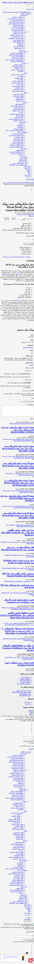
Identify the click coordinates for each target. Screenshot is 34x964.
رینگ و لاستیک (23, 160)
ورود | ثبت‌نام (30, 9)
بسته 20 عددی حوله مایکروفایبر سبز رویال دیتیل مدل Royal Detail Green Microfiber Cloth (18, 465)
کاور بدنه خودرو (19, 137)
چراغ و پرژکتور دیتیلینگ (17, 35)
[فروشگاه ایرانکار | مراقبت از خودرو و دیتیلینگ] (17, 12)
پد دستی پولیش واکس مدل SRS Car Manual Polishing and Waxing (18, 574)
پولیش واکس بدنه (19, 140)
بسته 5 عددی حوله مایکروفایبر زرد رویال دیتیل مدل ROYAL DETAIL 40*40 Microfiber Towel (19, 482)
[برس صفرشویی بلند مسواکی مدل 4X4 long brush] (19, 581)
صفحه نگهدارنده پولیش (17, 61)
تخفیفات (28, 170)
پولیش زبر (21, 76)
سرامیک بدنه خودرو (18, 17)
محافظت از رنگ (22, 132)
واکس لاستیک (20, 99)
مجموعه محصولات (22, 182)
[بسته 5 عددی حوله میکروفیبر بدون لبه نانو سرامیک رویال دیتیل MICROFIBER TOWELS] (21, 423)
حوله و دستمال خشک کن (16, 114)
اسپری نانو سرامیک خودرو (16, 23)
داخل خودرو (23, 148)
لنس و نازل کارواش (18, 110)
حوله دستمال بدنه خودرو (17, 147)
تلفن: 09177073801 (25, 694)
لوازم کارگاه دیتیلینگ (18, 36)
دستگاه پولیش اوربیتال (17, 53)
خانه (33, 182)
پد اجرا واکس (20, 101)
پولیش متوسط (19, 78)
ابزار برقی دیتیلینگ (18, 33)
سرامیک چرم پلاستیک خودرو (15, 18)
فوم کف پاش (20, 115)
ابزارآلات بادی (23, 122)
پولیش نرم (21, 79)
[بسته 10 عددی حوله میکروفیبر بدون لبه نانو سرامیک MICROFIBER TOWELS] (17, 492)
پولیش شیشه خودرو (18, 91)
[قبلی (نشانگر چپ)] (33, 963)
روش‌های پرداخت (25, 682)
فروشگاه (29, 182)
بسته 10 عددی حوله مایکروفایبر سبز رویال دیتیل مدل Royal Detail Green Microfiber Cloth (18, 515)
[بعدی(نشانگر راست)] (31, 963)
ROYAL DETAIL (28, 347)
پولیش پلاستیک (19, 87)
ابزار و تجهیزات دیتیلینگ (20, 31)
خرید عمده (27, 168)
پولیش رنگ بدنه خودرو (17, 74)
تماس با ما (27, 175)
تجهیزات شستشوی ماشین (16, 119)
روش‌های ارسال (26, 677)
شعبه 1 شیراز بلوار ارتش (23, 690)
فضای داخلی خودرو (11, 182)
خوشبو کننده (20, 150)
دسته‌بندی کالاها (26, 13)
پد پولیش (24, 63)
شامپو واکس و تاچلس (17, 143)
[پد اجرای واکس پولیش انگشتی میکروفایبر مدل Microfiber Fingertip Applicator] (17, 526)
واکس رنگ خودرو (19, 94)
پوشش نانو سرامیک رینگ (16, 22)
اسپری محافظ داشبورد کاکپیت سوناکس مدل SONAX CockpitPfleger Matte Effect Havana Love (17, 615)
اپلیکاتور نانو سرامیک (18, 30)
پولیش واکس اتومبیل (18, 82)
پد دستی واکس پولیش (17, 69)
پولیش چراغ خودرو (18, 89)
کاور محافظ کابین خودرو (16, 152)
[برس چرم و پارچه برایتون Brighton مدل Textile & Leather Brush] (17, 556)
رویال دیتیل (17, 300)
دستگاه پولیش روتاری (17, 56)
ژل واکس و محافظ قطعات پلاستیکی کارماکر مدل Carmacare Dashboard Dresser (18, 647)
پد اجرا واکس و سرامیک (17, 145)
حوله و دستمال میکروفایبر (16, 38)
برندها (29, 171)
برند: (17, 218)
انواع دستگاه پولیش (18, 41)
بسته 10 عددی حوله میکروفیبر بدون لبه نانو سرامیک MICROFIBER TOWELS (17, 498)
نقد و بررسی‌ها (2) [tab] (8, 256)
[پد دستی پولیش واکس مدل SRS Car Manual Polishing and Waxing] (17, 569)
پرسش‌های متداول (25, 679)
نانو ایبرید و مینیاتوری (18, 58)
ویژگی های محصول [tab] (19, 256)
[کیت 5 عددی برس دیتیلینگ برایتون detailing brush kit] (17, 659)
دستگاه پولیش (23, 51)
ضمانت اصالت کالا (25, 680)
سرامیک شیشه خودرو (17, 20)
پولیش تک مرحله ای (18, 81)
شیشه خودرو (23, 158)
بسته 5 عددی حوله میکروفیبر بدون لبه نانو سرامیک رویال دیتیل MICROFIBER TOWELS (17, 429)
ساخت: (32, 218)
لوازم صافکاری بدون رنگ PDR (18, 165)
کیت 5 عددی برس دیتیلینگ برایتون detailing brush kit (19, 664)
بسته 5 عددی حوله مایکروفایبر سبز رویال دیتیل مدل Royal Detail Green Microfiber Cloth (18, 448)
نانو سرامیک (23, 15)
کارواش (24, 102)
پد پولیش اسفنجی (19, 64)
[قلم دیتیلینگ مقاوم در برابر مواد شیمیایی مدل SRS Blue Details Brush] (17, 543)
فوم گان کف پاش (18, 46)
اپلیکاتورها (21, 71)
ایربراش (21, 124)
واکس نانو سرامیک (18, 27)
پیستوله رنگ (20, 125)
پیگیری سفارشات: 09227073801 (21, 692)
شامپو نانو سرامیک (18, 25)
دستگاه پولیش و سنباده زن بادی (14, 59)
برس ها (21, 50)
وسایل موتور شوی (18, 109)
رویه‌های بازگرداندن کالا (24, 684)
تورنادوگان (21, 45)
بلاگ (29, 173)
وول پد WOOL (19, 68)
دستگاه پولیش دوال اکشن (16, 54)
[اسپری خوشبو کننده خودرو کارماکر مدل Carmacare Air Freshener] (17, 594)
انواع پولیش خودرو (18, 40)
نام (32, 398)
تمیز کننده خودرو (19, 107)
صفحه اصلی (27, 166)
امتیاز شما (30, 401)
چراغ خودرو (23, 156)
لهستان (31, 365)
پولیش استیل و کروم (18, 86)
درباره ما (28, 176)
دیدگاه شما (30, 404)
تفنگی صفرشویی (19, 117)
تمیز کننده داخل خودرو (17, 153)
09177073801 (30, 179)
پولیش (25, 73)
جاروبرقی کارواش (18, 120)
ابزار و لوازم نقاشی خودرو (19, 163)
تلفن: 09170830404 (25, 695)
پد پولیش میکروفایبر (18, 66)
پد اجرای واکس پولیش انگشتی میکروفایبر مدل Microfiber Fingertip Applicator (17, 532)
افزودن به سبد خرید (28, 244)
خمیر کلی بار (20, 43)
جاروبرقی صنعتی (19, 48)
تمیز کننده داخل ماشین (17, 105)
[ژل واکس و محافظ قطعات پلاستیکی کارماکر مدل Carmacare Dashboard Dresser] (17, 640)
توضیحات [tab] (28, 256)
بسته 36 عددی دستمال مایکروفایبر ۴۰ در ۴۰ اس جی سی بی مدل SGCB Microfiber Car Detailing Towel (18, 630)
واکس (25, 92)
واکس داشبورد (19, 97)
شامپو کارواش (19, 104)
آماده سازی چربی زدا (17, 28)
